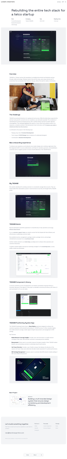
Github (36, 426)
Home (27, 455)
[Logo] (8, 1)
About (35, 455)
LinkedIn (36, 428)
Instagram (37, 430)
